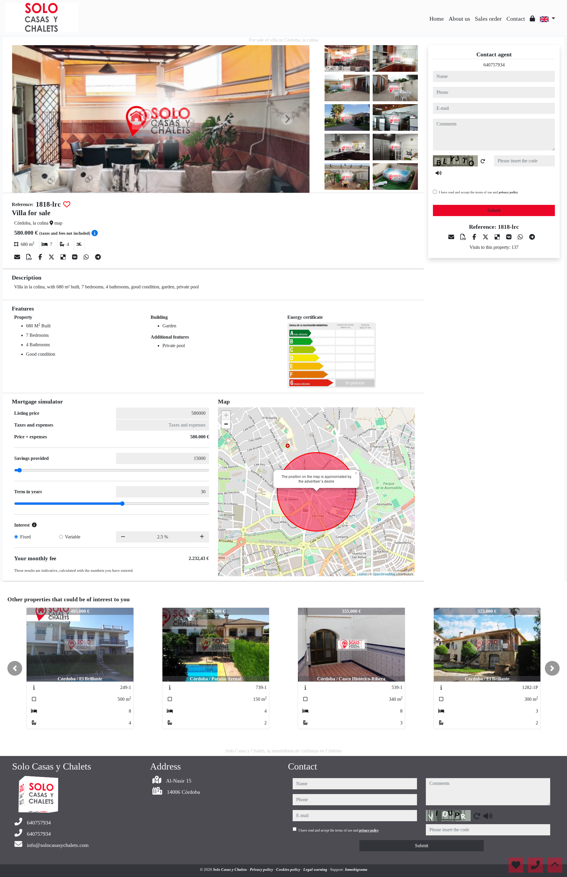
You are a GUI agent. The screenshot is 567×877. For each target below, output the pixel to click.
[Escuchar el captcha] (438, 173)
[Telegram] (98, 257)
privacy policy (508, 192)
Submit (494, 210)
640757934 (494, 64)
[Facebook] (41, 257)
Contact (515, 18)
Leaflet (362, 573)
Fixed (25, 536)
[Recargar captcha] (482, 161)
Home (436, 18)
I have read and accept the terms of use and (478, 192)
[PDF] (30, 257)
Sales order (488, 18)
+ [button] (226, 415)
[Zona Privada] (532, 18)
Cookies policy (288, 869)
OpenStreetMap (384, 573)
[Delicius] (64, 257)
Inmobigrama (356, 869)
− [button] (226, 424)
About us (459, 18)
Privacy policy (262, 869)
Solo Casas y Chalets (230, 869)
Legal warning (315, 869)
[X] (52, 257)
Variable (72, 536)
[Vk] (75, 257)
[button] (14, 668)
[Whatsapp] (87, 257)
